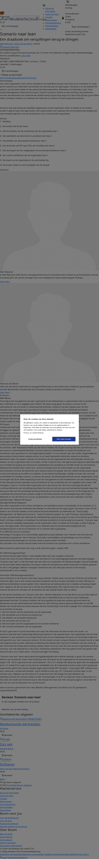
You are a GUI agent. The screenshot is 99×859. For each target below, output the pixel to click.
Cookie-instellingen (35, 439)
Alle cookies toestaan (64, 439)
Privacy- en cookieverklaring (33, 433)
